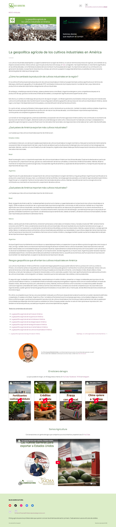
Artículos (17, 12)
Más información (82, 353)
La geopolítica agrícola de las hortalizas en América (28, 319)
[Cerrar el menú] (86, 5)
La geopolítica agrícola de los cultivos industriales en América (31, 330)
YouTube (66, 377)
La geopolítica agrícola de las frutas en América (26, 314)
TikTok (79, 377)
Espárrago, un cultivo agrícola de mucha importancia (91, 334)
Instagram (85, 377)
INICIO (11, 12)
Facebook (72, 377)
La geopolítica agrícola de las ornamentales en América (29, 327)
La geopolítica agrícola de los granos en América (27, 317)
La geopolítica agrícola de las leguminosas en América (29, 324)
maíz (63, 65)
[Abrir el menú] (80, 6)
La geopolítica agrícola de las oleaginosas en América (28, 322)
